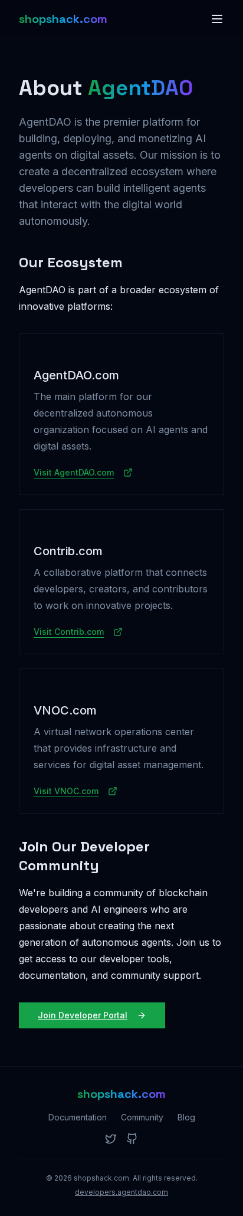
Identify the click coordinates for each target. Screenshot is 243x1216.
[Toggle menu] (217, 19)
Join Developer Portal (82, 1015)
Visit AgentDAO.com (74, 472)
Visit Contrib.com (69, 632)
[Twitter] (111, 1139)
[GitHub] (132, 1139)
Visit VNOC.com (66, 791)
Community (142, 1117)
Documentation (77, 1117)
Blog (186, 1117)
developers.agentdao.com (121, 1192)
